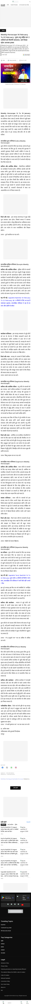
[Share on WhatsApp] (11, 767)
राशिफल (3, 30)
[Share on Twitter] (7, 767)
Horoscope (20, 779)
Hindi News (3, 779)
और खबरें (15, 788)
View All (28, 822)
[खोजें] (30, 2)
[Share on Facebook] (2, 767)
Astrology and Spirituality (11, 779)
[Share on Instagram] (16, 767)
